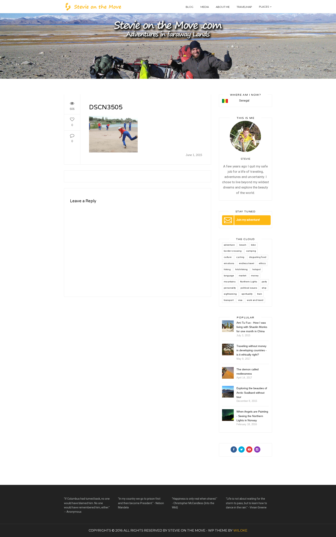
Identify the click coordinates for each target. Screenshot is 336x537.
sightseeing (230, 294)
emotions (229, 263)
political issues (249, 288)
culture (228, 257)
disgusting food (257, 257)
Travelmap (244, 6)
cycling (240, 257)
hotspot (256, 269)
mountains (229, 281)
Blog (189, 6)
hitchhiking (241, 269)
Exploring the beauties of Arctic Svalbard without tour (251, 393)
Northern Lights (248, 281)
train (259, 294)
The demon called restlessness (247, 371)
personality (230, 288)
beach (242, 245)
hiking (227, 269)
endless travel (246, 263)
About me (223, 6)
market (242, 275)
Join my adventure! (248, 219)
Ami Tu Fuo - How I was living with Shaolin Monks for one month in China (251, 327)
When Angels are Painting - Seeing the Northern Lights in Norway (252, 416)
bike (253, 245)
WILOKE (240, 530)
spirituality (247, 294)
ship (264, 288)
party (264, 281)
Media (204, 6)
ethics (262, 263)
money (255, 275)
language (229, 275)
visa (240, 300)
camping (251, 251)
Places (264, 6)
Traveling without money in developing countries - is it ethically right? (251, 350)
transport (229, 300)
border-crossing (233, 251)
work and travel (255, 300)
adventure (229, 245)
